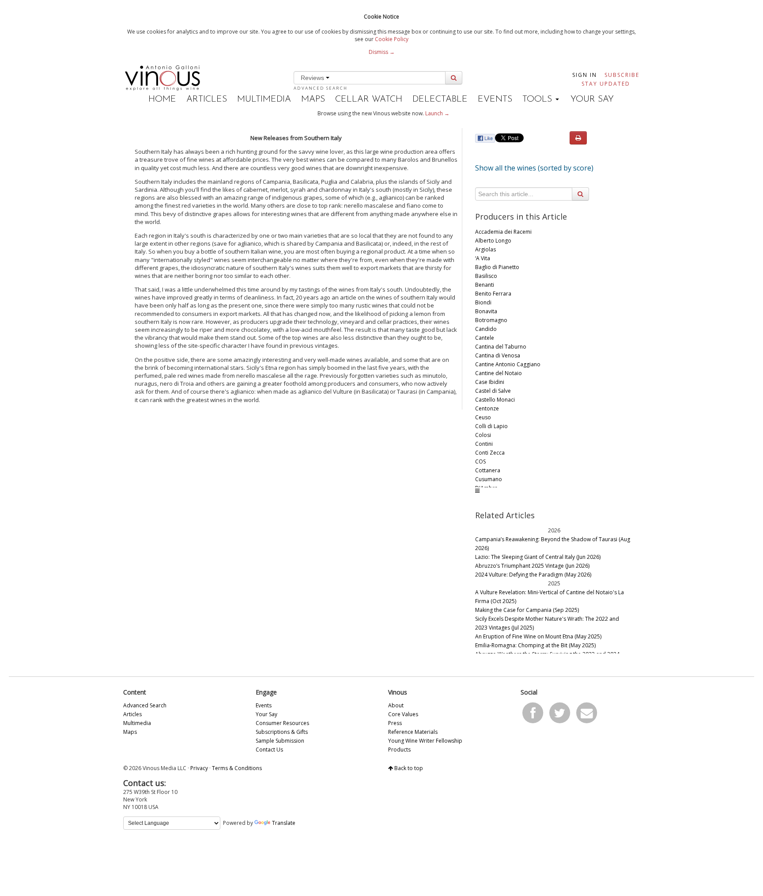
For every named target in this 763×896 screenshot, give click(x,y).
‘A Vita (482, 258)
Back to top (408, 768)
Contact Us (269, 749)
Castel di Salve (493, 391)
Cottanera (487, 470)
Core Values (403, 714)
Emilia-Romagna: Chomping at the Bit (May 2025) (535, 645)
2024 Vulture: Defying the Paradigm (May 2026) (533, 574)
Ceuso (483, 417)
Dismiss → (382, 52)
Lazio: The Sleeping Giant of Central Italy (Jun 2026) (538, 557)
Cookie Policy (391, 39)
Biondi (483, 302)
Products (399, 749)
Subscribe (621, 75)
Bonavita (486, 311)
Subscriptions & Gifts (282, 732)
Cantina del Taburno (500, 346)
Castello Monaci (495, 399)
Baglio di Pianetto (497, 267)
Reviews (313, 77)
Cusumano (488, 479)
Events (495, 99)
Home (162, 99)
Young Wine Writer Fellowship (425, 740)
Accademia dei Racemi (503, 231)
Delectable (440, 99)
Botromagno (491, 320)
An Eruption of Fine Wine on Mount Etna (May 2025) (538, 636)
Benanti (484, 285)
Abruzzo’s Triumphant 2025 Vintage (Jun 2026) (532, 565)
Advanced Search (321, 88)
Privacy (199, 768)
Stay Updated (606, 83)
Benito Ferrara (493, 293)
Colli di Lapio (491, 426)
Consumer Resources (282, 723)
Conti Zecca (490, 452)
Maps (313, 99)
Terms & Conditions (237, 768)
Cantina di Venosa (497, 355)
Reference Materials (413, 732)
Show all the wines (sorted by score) (534, 168)
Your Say (592, 99)
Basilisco (486, 276)
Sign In (584, 75)
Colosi (483, 435)
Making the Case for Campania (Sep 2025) (527, 610)
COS (480, 461)
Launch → (437, 113)
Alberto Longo (493, 240)
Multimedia (264, 99)
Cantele (484, 338)
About (396, 705)
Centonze (487, 408)
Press (395, 723)
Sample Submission (280, 740)
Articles (206, 99)
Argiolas (485, 249)
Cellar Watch (368, 99)
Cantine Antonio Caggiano (507, 364)
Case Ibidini (489, 382)
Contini (484, 444)
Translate (283, 823)
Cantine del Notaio (498, 373)
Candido (486, 329)
